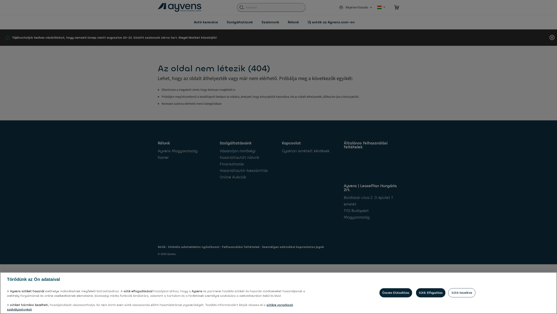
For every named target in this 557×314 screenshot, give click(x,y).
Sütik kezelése (461, 293)
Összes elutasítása (395, 293)
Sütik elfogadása (431, 293)
